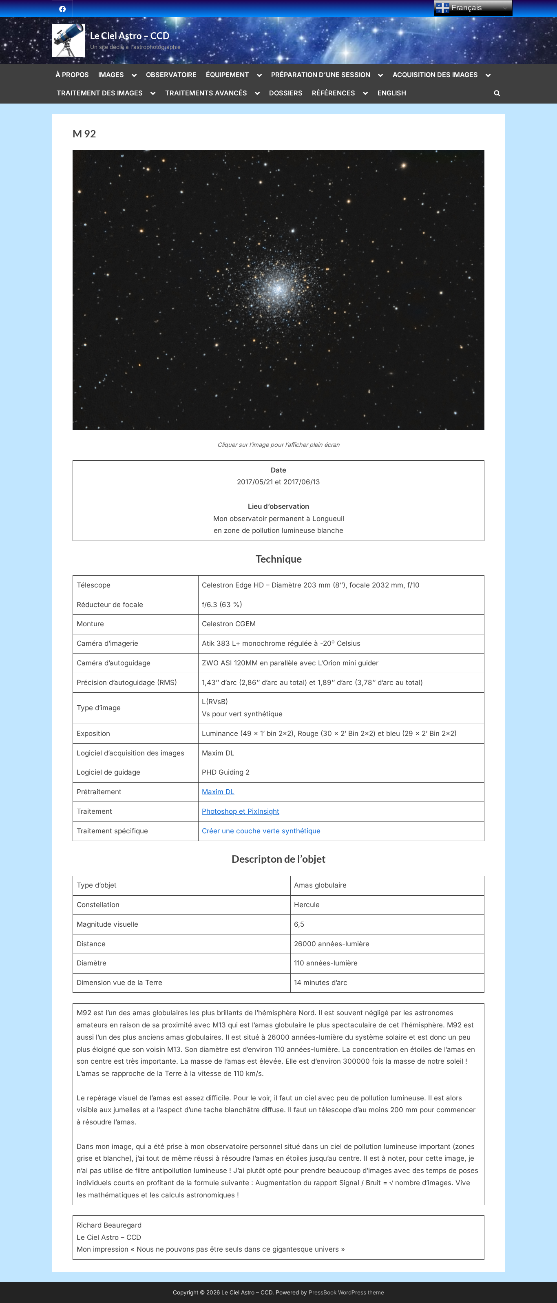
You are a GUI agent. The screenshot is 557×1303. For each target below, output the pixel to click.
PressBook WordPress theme (346, 1292)
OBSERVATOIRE (171, 75)
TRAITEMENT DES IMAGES (100, 93)
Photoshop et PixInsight (240, 811)
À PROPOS (72, 75)
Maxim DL (218, 792)
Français (465, 7)
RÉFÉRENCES (333, 93)
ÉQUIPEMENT (227, 75)
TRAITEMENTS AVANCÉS (206, 93)
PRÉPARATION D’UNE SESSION (320, 75)
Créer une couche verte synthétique (261, 831)
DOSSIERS (286, 93)
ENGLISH (392, 93)
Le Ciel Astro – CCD (129, 35)
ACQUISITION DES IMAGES (435, 75)
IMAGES (111, 75)
